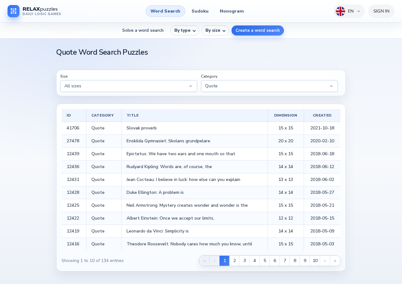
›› (335, 260)
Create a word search (258, 30)
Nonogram (232, 11)
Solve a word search (143, 30)
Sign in (381, 11)
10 (315, 261)
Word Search (165, 11)
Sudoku (200, 11)
